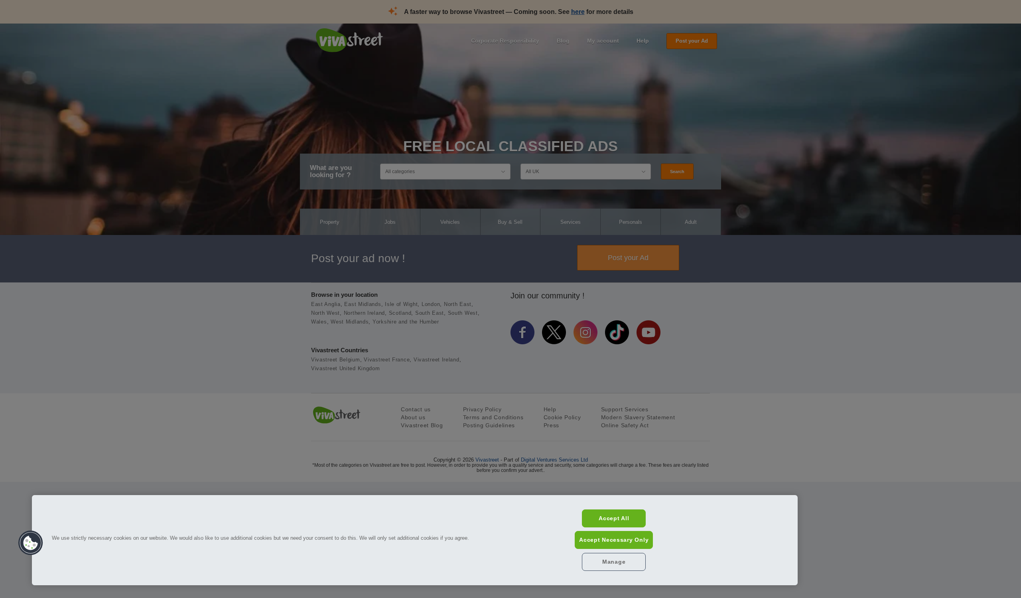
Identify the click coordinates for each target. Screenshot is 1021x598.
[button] (30, 543)
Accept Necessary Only (613, 540)
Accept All (614, 518)
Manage (613, 562)
